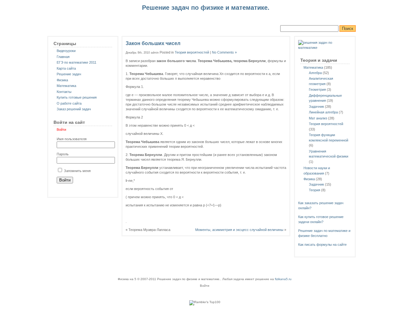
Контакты (64, 92)
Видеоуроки (66, 51)
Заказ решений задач (74, 109)
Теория (314, 190)
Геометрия (317, 89)
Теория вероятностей (326, 124)
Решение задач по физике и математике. (94, 13)
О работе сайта (69, 103)
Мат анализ (318, 118)
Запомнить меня (77, 171)
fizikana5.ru (283, 279)
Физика (62, 80)
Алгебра (315, 73)
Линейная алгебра (323, 112)
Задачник (316, 106)
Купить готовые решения (77, 97)
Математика (66, 86)
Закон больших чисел (153, 43)
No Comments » (224, 52)
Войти (61, 129)
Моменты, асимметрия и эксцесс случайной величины (239, 230)
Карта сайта (66, 68)
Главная (63, 57)
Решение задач (69, 74)
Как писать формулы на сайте (322, 244)
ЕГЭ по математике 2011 (76, 62)
